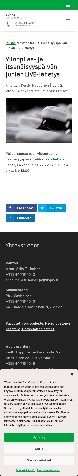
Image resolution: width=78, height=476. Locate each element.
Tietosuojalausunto (48, 470)
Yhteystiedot (22, 245)
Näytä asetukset (39, 460)
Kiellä (39, 449)
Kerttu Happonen (35, 85)
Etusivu (11, 43)
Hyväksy (39, 437)
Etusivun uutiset (54, 91)
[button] (72, 374)
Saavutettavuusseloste (24, 323)
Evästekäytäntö (25, 470)
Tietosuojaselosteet (37, 329)
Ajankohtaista (28, 91)
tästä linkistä (54, 159)
